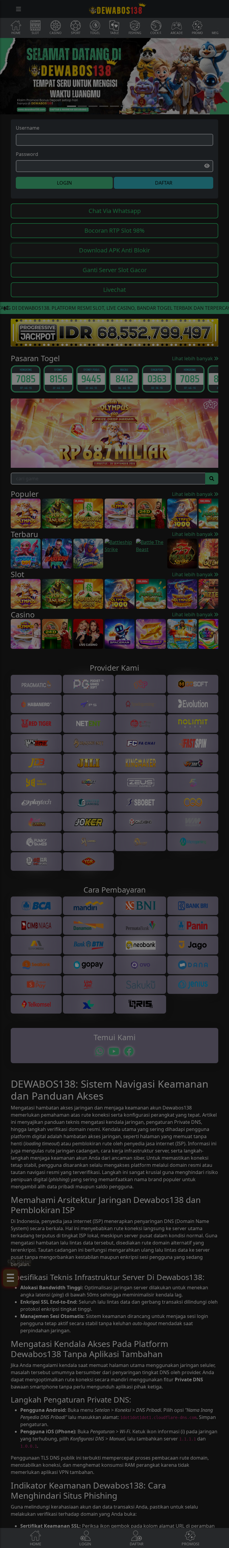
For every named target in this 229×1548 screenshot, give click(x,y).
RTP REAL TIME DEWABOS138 (114, 842)
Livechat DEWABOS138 (114, 818)
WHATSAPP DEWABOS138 (114, 830)
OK (114, 859)
